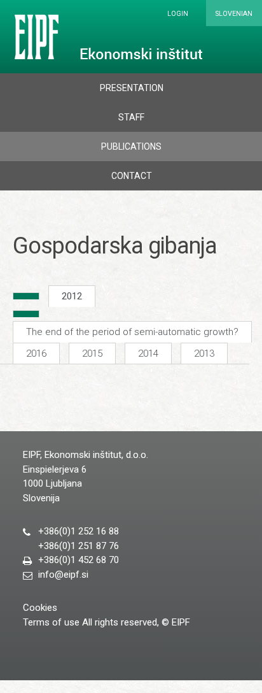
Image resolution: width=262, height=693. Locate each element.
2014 (148, 353)
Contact (131, 176)
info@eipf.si (63, 574)
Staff (131, 117)
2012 (72, 296)
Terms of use (51, 622)
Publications (131, 146)
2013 (204, 353)
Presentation (131, 88)
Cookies (40, 607)
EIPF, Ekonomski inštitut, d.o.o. (106, 36)
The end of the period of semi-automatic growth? (132, 332)
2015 (92, 353)
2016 (36, 353)
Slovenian (234, 14)
